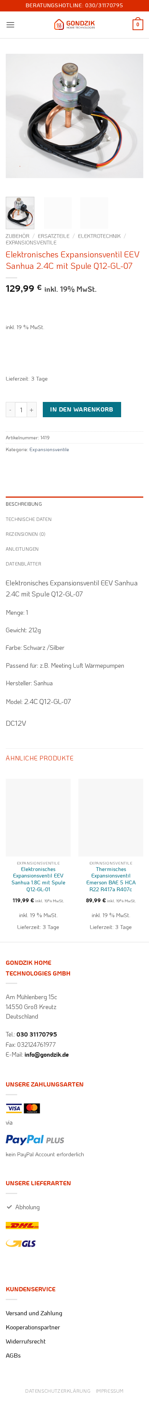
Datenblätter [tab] (23, 564)
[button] (10, 24)
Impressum (110, 1391)
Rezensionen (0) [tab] (26, 534)
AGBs (13, 1356)
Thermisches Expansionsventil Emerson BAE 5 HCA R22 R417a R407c (111, 879)
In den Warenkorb (81, 410)
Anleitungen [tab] (22, 549)
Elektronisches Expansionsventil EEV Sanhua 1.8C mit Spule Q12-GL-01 (38, 879)
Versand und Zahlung (34, 1313)
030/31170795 (104, 5)
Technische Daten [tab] (29, 519)
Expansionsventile (31, 242)
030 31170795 (36, 1035)
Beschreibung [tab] (24, 504)
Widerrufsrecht (25, 1342)
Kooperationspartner (33, 1327)
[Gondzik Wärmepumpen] (74, 24)
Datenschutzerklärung (58, 1391)
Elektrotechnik (99, 236)
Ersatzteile (54, 236)
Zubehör (17, 236)
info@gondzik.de (46, 1055)
